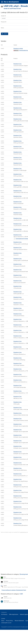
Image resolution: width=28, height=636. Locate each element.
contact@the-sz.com (6, 622)
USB (21, 594)
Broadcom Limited (18, 48)
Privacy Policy (9, 620)
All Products (4, 614)
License (3, 618)
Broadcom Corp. (18, 63)
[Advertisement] (14, 553)
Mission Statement (19, 620)
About (2, 620)
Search (4, 34)
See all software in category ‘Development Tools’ (13, 590)
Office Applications (13, 614)
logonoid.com (23, 532)
